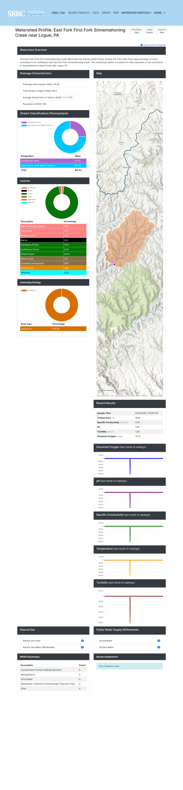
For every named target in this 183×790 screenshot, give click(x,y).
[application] (129, 239)
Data (96, 12)
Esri (161, 396)
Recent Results (79, 12)
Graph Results (150, 30)
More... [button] (159, 12)
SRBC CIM (58, 12)
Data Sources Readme (154, 45)
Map (116, 12)
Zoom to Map (161, 30)
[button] (100, 85)
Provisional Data (136, 30)
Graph (106, 12)
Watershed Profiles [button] (135, 12)
